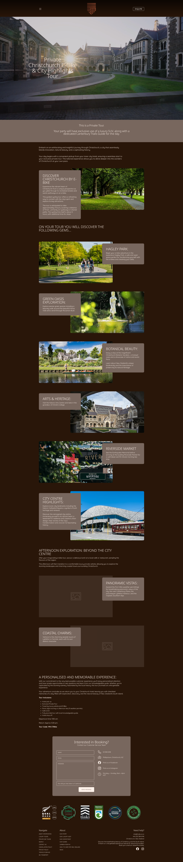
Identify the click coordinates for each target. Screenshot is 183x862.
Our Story (63, 834)
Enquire (138, 9)
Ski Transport (43, 855)
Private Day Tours (45, 839)
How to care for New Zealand (70, 847)
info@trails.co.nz (138, 834)
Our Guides (63, 842)
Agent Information (45, 834)
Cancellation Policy (45, 847)
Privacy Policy (43, 849)
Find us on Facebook (110, 763)
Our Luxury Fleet (65, 836)
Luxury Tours (43, 836)
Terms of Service (44, 852)
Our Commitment (65, 839)
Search (41, 842)
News (61, 849)
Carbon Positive (65, 844)
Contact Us (42, 844)
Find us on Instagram (110, 768)
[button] (40, 9)
